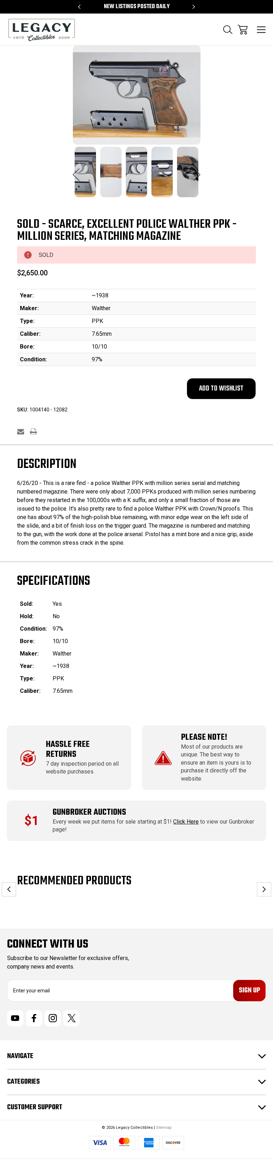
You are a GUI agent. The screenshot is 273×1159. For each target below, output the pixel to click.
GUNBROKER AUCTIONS (89, 812)
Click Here (186, 821)
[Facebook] (34, 1018)
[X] (71, 1018)
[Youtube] (15, 1018)
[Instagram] (52, 1018)
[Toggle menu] (261, 29)
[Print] (33, 431)
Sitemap (164, 1127)
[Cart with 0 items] (242, 29)
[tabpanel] (85, 176)
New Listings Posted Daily (137, 6)
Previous (76, 170)
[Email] (20, 431)
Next (196, 170)
